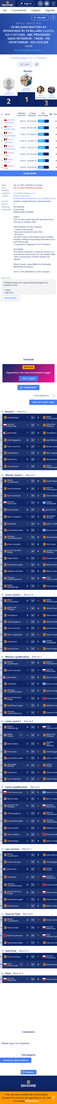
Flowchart (30, 387)
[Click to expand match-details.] (33, 417)
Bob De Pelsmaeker (22, 196)
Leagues (35, 10)
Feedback (29, 1072)
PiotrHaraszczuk (9, 93)
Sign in (28, 3)
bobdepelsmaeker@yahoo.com (27, 198)
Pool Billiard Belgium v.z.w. (22, 58)
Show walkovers (42, 395)
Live (4, 10)
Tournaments (18, 10)
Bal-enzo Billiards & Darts (28, 50)
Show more (10, 298)
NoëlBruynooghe (41, 96)
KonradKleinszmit (26, 89)
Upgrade (50, 10)
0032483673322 (48, 198)
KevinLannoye (51, 96)
